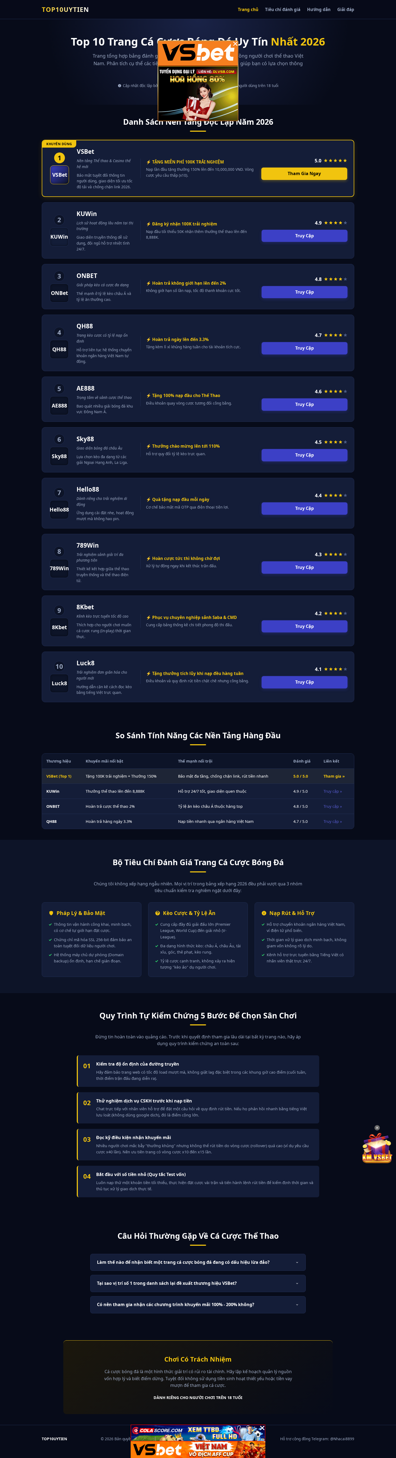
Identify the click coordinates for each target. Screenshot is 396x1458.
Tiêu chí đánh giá (282, 9)
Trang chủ (248, 9)
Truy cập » (333, 791)
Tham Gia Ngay (304, 173)
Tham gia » (334, 776)
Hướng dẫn (319, 9)
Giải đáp (345, 9)
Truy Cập (304, 236)
